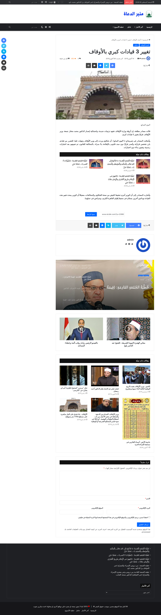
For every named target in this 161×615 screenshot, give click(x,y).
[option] (105, 285)
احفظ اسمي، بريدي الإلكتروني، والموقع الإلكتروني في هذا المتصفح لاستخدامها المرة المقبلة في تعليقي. (113, 517)
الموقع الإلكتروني (97, 508)
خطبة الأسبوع (119, 27)
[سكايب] (108, 225)
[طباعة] (88, 65)
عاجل (129, 27)
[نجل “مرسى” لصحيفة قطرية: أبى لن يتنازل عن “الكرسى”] (73, 375)
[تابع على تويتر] (140, 58)
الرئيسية (149, 27)
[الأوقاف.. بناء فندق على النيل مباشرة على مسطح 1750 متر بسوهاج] (73, 405)
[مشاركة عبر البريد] (94, 65)
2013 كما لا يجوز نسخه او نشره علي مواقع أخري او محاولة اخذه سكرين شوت (60, 606)
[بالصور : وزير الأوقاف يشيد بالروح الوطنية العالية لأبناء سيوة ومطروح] (136, 375)
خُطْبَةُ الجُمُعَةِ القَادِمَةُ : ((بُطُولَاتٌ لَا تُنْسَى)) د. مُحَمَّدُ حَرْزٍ (129, 555)
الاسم (147, 499)
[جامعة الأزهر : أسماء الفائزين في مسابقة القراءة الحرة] (136, 418)
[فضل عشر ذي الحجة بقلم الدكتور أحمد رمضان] (105, 376)
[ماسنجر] (100, 65)
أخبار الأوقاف (136, 40)
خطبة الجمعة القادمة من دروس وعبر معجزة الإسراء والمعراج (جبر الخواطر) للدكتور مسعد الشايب (87, 2)
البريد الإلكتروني (144, 508)
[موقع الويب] (132, 244)
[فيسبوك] (112, 65)
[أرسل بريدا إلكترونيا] (138, 58)
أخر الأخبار (139, 27)
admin (143, 58)
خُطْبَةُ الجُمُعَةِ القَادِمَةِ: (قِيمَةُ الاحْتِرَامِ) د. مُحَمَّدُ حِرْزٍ (128, 285)
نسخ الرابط (91, 214)
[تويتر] (106, 65)
